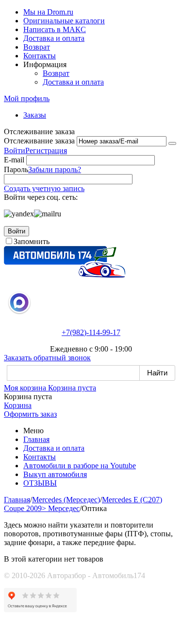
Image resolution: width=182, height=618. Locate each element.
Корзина (18, 405)
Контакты (39, 56)
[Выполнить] (172, 143)
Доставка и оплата (53, 38)
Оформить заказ (30, 414)
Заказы (34, 115)
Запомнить (32, 241)
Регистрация (46, 150)
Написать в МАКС (54, 29)
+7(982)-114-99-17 (91, 332)
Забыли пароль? (54, 169)
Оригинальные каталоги (64, 21)
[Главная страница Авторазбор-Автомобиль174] (64, 275)
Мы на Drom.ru (48, 12)
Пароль (16, 169)
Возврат (36, 47)
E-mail (14, 160)
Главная (36, 439)
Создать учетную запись (44, 188)
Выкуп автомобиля (55, 474)
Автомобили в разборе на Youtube (79, 465)
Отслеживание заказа (39, 141)
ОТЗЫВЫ (40, 483)
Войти (14, 150)
